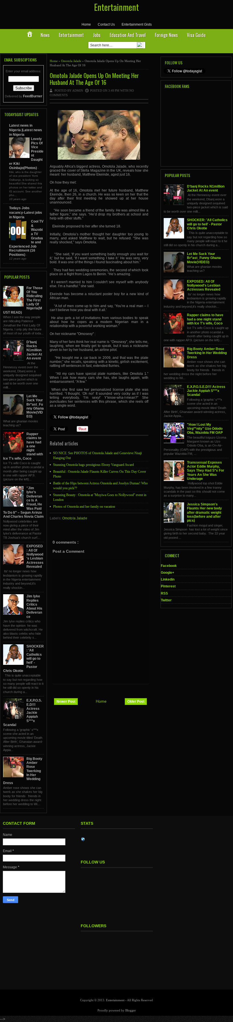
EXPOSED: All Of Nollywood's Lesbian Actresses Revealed (34, 556)
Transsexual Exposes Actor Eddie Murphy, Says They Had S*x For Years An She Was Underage (205, 470)
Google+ (167, 573)
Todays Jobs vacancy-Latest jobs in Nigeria (25, 212)
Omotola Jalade (71, 61)
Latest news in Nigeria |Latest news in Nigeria (25, 130)
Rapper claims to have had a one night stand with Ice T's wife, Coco (205, 319)
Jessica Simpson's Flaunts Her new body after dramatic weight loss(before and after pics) (204, 512)
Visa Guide (196, 35)
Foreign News (166, 35)
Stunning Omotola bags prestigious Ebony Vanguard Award (93, 465)
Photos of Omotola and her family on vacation (84, 507)
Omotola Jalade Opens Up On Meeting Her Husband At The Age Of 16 (94, 79)
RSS (164, 593)
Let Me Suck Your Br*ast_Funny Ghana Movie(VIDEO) (35, 406)
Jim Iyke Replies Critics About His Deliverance (34, 606)
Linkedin (167, 579)
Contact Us (106, 24)
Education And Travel (128, 35)
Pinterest (168, 586)
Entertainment (116, 7)
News (45, 35)
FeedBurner (32, 96)
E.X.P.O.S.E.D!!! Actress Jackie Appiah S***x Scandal (206, 391)
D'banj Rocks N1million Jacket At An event (34, 350)
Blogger (130, 1010)
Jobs (97, 35)
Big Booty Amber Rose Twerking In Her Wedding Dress (207, 353)
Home (86, 24)
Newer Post (66, 702)
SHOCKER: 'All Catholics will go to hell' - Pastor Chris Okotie (207, 224)
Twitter (166, 600)
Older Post (135, 702)
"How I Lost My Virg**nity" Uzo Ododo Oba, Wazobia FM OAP (205, 429)
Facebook (169, 566)
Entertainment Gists (137, 24)
